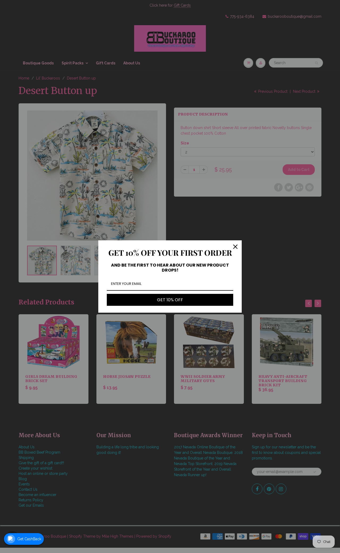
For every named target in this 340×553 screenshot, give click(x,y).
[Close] (235, 246)
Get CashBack (29, 539)
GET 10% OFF (170, 300)
